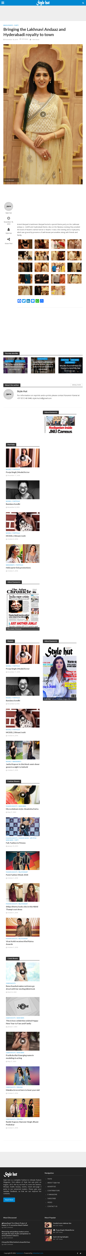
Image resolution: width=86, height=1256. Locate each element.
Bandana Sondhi (13, 504)
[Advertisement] (43, 13)
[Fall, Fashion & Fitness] (23, 826)
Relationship (23, 872)
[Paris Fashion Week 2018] (23, 860)
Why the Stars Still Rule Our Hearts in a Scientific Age (70, 367)
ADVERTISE (51, 1186)
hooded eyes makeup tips (62, 1223)
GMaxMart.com (38, 1253)
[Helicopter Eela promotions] (23, 553)
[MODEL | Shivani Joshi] (23, 521)
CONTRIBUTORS (53, 1190)
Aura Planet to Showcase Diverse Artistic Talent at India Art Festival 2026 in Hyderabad (43, 365)
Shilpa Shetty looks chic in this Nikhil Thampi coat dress (22, 908)
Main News (8, 361)
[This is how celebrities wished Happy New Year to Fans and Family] (23, 1006)
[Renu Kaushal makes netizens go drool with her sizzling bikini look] (23, 972)
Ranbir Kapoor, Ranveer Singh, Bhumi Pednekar (22, 1123)
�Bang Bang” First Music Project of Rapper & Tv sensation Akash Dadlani (15, 1224)
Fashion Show (24, 838)
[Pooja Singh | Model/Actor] (23, 458)
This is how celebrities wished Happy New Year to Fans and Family (22, 1022)
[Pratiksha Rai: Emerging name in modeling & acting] (23, 1041)
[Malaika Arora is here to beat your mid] (23, 1076)
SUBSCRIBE (51, 1198)
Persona (20, 1087)
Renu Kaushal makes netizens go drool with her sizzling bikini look (20, 987)
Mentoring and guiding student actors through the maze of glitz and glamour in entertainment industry (16, 1233)
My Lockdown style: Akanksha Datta (22, 809)
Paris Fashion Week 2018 (17, 875)
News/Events (8, 25)
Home (49, 1179)
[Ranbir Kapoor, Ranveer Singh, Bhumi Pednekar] (23, 1107)
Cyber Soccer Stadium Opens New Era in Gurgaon (15, 365)
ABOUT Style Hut (53, 1183)
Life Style (65, 360)
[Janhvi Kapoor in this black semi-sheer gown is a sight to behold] (23, 750)
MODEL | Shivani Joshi (16, 536)
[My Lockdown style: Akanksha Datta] (23, 795)
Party (16, 25)
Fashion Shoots (11, 806)
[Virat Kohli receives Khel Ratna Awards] (23, 927)
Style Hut (8, 213)
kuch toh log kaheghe (60, 1237)
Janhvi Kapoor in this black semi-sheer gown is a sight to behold (23, 765)
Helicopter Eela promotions (18, 568)
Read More (9, 1200)
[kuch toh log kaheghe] (48, 1238)
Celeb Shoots (10, 983)
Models (8, 469)
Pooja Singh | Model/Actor (18, 472)
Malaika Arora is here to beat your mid (23, 1090)
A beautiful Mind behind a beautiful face (16, 1242)
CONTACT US (52, 1206)
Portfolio (16, 469)
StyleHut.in (20, 1253)
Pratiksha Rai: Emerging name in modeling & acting (20, 1056)
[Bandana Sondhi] (23, 490)
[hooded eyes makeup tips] (48, 1225)
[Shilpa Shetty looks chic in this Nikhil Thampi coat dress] (23, 892)
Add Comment (8, 1227)
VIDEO (49, 1202)
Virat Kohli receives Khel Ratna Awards (19, 942)
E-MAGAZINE (52, 1194)
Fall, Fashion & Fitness (16, 843)
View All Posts (76, 385)
